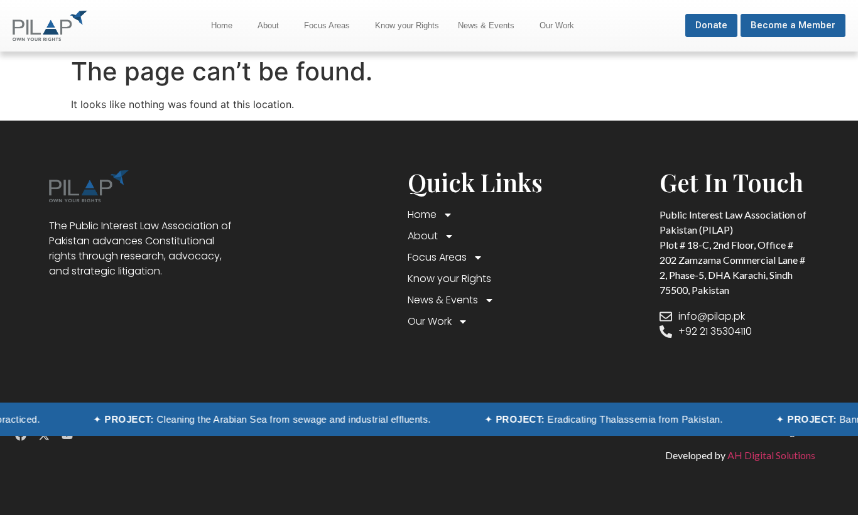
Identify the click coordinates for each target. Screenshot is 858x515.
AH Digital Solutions (770, 455)
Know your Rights (407, 25)
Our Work (557, 25)
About (268, 25)
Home (221, 25)
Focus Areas (327, 25)
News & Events (486, 25)
